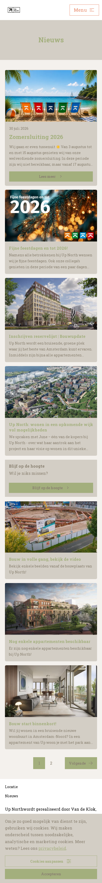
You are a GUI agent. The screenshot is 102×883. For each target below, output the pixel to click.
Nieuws (11, 796)
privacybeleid (52, 848)
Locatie (11, 786)
